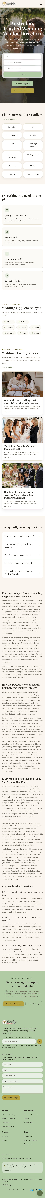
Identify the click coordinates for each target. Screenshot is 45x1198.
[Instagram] (3, 1185)
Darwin (23, 327)
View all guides (7, 367)
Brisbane (24, 322)
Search (23, 74)
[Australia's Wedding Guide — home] (9, 3)
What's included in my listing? (22, 555)
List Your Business (24, 91)
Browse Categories (22, 84)
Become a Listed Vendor (32, 1115)
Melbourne (10, 333)
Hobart (36, 327)
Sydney (36, 333)
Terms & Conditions (30, 1140)
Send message (12, 1098)
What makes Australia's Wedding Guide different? (22, 572)
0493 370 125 (9, 1155)
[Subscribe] (39, 1041)
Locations (5, 1122)
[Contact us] (40, 1193)
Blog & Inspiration (8, 1126)
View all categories (8, 119)
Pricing (26, 1118)
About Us (5, 1136)
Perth (24, 333)
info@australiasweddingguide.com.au (18, 1158)
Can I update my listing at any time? (22, 563)
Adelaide (10, 322)
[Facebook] (6, 1185)
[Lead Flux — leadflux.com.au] (36, 1189)
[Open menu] (41, 4)
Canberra (10, 327)
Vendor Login (28, 1122)
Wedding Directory (8, 1115)
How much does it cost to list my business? (22, 545)
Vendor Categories (8, 1118)
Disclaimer (27, 1144)
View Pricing (34, 1004)
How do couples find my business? (22, 536)
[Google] (10, 1185)
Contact (5, 1140)
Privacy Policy (28, 1136)
